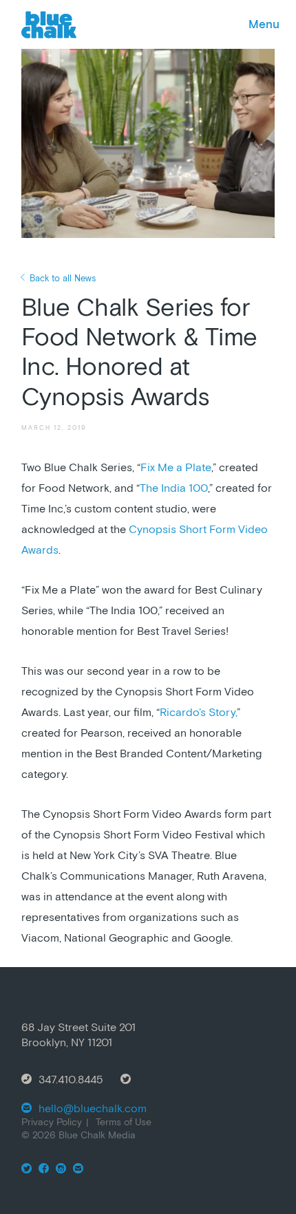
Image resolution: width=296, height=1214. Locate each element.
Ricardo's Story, (198, 712)
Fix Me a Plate (175, 467)
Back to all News (63, 278)
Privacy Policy (51, 1121)
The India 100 (174, 487)
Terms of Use (123, 1121)
